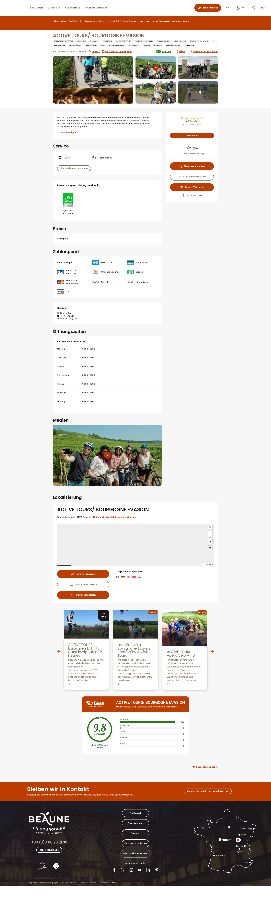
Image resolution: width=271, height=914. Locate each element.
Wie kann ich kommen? (135, 853)
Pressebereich (135, 823)
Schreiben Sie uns (49, 849)
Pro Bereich (135, 813)
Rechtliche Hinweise (88, 883)
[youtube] (107, 455)
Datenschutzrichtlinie (108, 883)
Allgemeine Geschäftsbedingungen (43, 883)
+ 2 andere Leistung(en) (192, 153)
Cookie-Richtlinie (69, 883)
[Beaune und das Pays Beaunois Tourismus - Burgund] (15, 8)
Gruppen (135, 833)
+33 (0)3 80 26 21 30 (49, 842)
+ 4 (198, 92)
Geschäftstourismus (135, 843)
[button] (264, 8)
